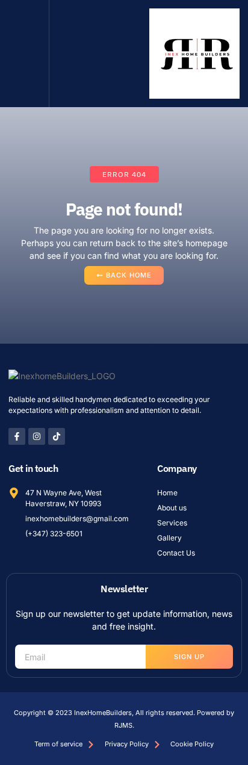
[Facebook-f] (16, 436)
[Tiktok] (56, 436)
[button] (25, 53)
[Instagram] (36, 436)
